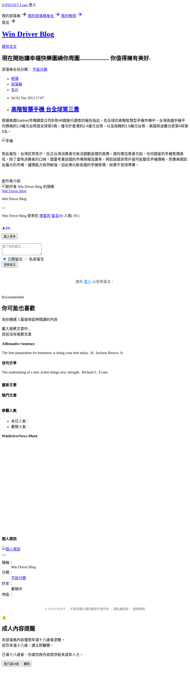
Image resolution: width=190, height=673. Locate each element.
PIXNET (60, 609)
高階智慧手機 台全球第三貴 (45, 109)
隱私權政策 (121, 609)
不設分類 (39, 69)
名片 (15, 90)
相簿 (15, 79)
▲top (6, 227)
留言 (55, 216)
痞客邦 (45, 216)
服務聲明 (139, 609)
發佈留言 (10, 264)
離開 (27, 664)
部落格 (16, 84)
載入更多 (10, 236)
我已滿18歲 (11, 664)
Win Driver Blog (28, 34)
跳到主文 (9, 47)
